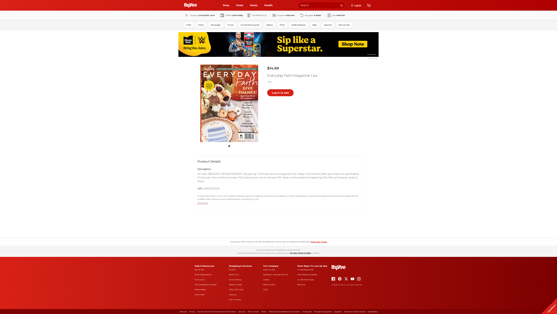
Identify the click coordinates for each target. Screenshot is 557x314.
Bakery (270, 25)
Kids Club (301, 284)
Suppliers (338, 312)
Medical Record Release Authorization (284, 312)
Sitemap (183, 312)
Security (241, 312)
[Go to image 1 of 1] (229, 146)
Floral (282, 25)
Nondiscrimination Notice (354, 312)
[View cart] (369, 5)
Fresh (188, 25)
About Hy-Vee (269, 269)
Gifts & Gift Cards (236, 289)
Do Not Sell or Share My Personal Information (217, 312)
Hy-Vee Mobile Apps (305, 280)
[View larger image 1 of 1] (229, 103)
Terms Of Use (253, 312)
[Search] (341, 5)
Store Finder (200, 295)
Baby (315, 25)
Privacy (192, 312)
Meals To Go (234, 274)
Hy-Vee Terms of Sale (300, 253)
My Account (200, 280)
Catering (232, 295)
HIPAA (263, 312)
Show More (202, 203)
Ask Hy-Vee (199, 269)
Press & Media (200, 289)
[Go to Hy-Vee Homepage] (190, 5)
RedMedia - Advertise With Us (275, 274)
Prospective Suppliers (323, 312)
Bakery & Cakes (235, 284)
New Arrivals (344, 25)
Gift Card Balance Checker (206, 284)
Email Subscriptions (203, 274)
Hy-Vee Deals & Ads (305, 269)
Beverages (216, 25)
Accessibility (373, 312)
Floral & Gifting (235, 280)
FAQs (265, 289)
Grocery (232, 269)
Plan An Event (235, 299)
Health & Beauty (298, 25)
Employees (307, 312)
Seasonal (328, 25)
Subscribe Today (319, 242)
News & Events (269, 284)
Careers (266, 280)
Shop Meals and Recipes (307, 274)
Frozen (231, 25)
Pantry (201, 25)
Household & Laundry (250, 25)
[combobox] (321, 5)
